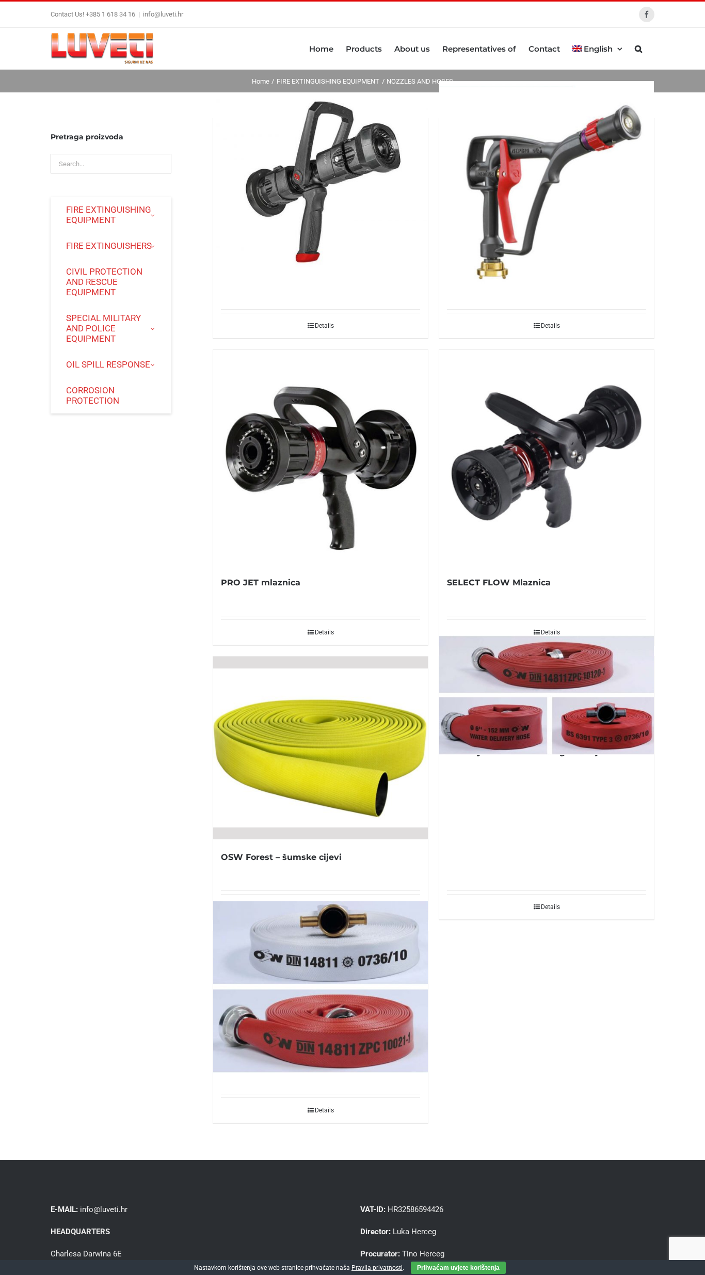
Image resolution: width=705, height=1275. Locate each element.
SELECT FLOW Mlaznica (499, 582)
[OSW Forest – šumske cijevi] (320, 748)
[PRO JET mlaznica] (320, 457)
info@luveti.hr (163, 14)
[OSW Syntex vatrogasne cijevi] (320, 987)
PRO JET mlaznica (260, 582)
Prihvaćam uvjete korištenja (458, 1267)
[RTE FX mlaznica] (320, 182)
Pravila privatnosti (377, 1267)
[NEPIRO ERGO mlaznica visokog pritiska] (546, 188)
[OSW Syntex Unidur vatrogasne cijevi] (546, 695)
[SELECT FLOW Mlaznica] (546, 457)
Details (324, 325)
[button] (638, 48)
